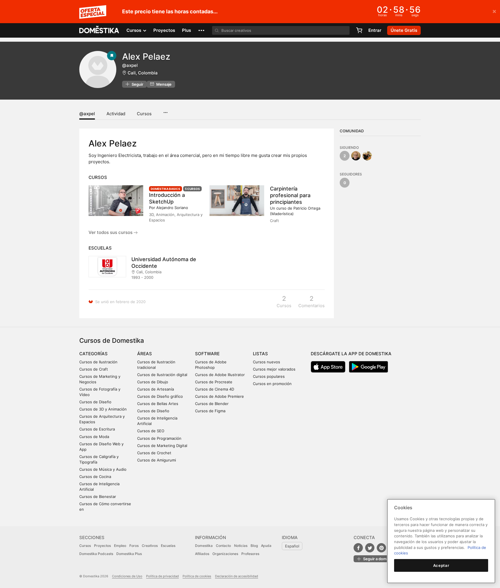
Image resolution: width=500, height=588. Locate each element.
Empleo (120, 545)
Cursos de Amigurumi (156, 460)
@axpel (87, 113)
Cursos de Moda (94, 436)
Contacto (223, 545)
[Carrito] (359, 30)
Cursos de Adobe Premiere (219, 396)
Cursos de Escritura (97, 429)
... (165, 110)
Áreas (144, 353)
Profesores (250, 554)
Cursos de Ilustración (98, 362)
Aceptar (441, 565)
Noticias (240, 545)
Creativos (150, 545)
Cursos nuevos (266, 362)
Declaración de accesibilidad (236, 576)
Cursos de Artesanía (155, 389)
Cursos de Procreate (213, 382)
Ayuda (266, 545)
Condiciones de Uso (127, 576)
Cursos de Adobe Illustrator (220, 374)
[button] (201, 30)
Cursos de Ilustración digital (162, 374)
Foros (134, 545)
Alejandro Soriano (172, 207)
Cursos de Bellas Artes (157, 403)
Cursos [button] (134, 30)
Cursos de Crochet (154, 452)
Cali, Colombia (143, 73)
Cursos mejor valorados (274, 369)
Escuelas (168, 545)
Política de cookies (197, 576)
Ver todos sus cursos (111, 232)
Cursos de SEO (150, 430)
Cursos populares (269, 376)
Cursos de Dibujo (152, 382)
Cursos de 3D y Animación (103, 409)
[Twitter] (369, 547)
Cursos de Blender (212, 403)
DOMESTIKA (99, 30)
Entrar (374, 30)
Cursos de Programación (159, 438)
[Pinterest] (381, 547)
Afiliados (202, 554)
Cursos (144, 113)
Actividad (115, 113)
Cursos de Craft (93, 369)
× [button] (494, 11)
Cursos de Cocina (95, 476)
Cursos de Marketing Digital (162, 445)
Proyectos (164, 30)
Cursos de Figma (210, 411)
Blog (254, 545)
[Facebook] (358, 547)
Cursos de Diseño (95, 402)
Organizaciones (225, 554)
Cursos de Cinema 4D (214, 389)
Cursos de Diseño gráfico (160, 396)
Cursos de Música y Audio (102, 469)
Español (292, 546)
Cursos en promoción (272, 383)
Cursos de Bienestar (97, 496)
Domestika (204, 545)
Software (207, 353)
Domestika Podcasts (96, 554)
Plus (186, 30)
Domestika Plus (129, 554)
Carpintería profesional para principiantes (290, 195)
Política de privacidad (162, 576)
